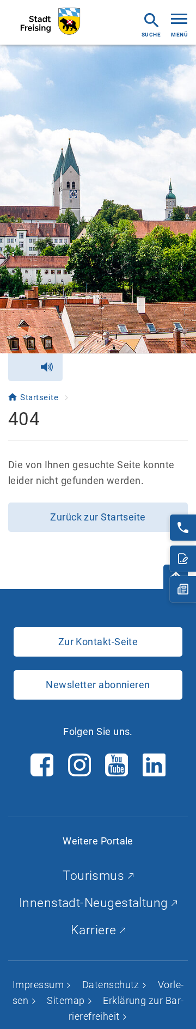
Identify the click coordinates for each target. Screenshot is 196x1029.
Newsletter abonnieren (98, 684)
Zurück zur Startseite (97, 517)
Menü (179, 35)
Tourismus (95, 875)
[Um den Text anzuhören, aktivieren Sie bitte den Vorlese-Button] (35, 367)
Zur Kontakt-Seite (98, 641)
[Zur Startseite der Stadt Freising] (50, 21)
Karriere (95, 930)
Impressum (39, 984)
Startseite (40, 397)
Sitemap (67, 1000)
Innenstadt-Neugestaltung (95, 903)
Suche (151, 35)
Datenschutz (112, 984)
